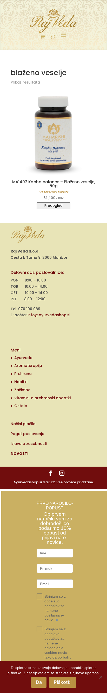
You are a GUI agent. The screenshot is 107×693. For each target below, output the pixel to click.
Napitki (20, 381)
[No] (100, 677)
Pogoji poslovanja (27, 433)
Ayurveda (23, 357)
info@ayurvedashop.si (49, 315)
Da (39, 682)
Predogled (53, 205)
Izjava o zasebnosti (29, 443)
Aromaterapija (28, 365)
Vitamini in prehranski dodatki (42, 398)
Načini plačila (23, 423)
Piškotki (62, 682)
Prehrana (23, 373)
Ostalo (20, 405)
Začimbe (22, 389)
